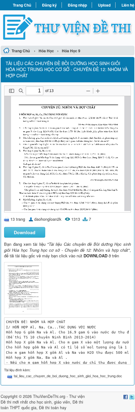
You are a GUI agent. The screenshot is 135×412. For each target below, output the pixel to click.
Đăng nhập (77, 5)
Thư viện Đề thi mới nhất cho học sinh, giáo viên (43, 399)
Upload (104, 5)
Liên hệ (128, 5)
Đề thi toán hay (52, 407)
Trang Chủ (22, 5)
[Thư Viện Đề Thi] (67, 27)
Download (24, 232)
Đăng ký (49, 5)
